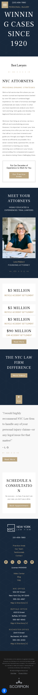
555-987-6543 (19, 619)
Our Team (19, 549)
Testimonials (19, 552)
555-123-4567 (19, 599)
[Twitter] (12, 562)
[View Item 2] (17, 72)
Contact (19, 556)
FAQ (19, 580)
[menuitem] (19, 545)
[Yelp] (19, 562)
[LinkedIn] (25, 562)
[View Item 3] (21, 271)
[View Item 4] (22, 72)
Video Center (19, 573)
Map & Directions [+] (19, 603)
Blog (19, 577)
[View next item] (29, 72)
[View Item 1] (13, 72)
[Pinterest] (32, 562)
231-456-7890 (19, 537)
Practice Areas (19, 545)
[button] (4, 690)
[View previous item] (9, 72)
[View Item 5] (25, 72)
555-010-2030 (19, 640)
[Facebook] (6, 562)
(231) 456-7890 (19, 2)
